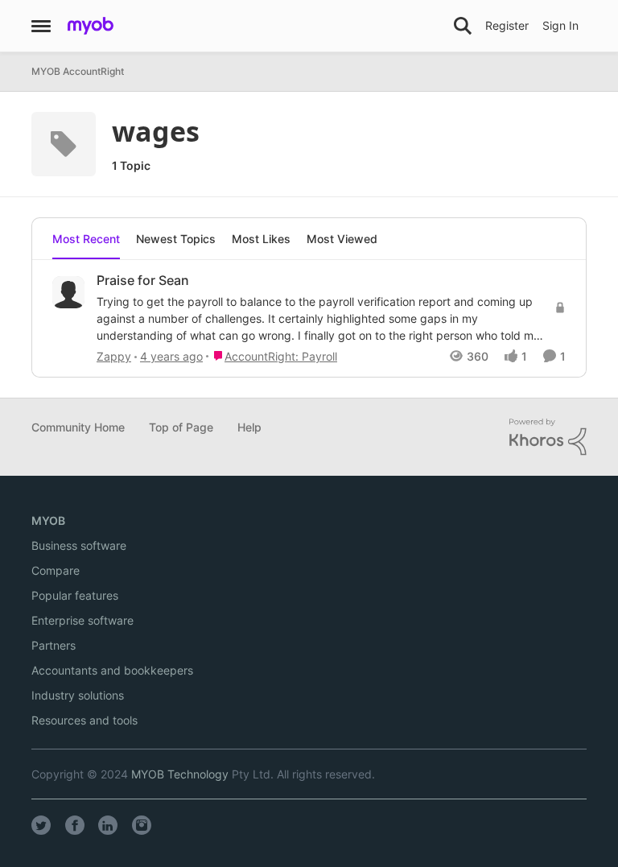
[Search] (462, 25)
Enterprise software (82, 620)
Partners (53, 645)
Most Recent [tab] (86, 239)
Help (249, 427)
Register (507, 25)
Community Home (78, 427)
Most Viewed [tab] (342, 239)
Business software (78, 545)
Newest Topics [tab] (176, 239)
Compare (55, 570)
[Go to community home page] (90, 25)
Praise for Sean (143, 280)
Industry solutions (77, 695)
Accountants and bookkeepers (112, 670)
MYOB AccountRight (77, 71)
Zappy (114, 356)
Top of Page (181, 427)
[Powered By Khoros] (548, 437)
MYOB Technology (180, 774)
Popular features (74, 595)
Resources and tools (84, 720)
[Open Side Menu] (41, 26)
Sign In (560, 25)
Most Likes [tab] (261, 239)
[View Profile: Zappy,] (68, 292)
